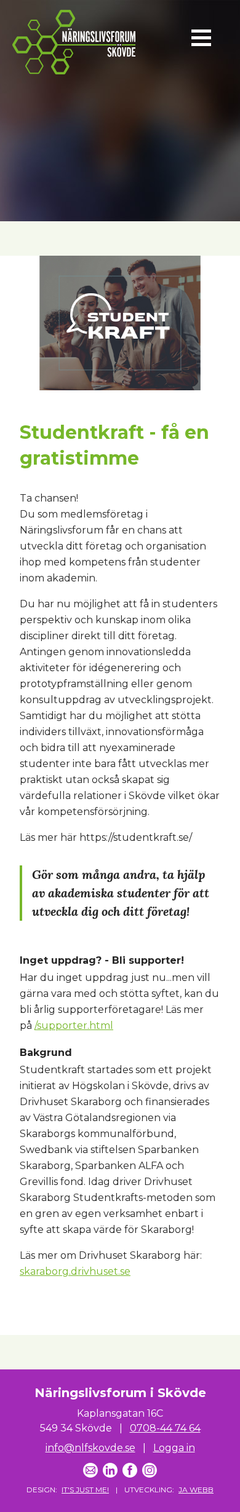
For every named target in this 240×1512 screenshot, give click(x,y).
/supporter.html (73, 1025)
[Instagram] (149, 1470)
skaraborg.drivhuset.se (75, 1271)
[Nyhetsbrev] (90, 1470)
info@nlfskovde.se (90, 1448)
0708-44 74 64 (165, 1428)
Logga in (174, 1448)
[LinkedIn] (110, 1470)
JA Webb (196, 1489)
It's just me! (85, 1489)
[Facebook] (129, 1470)
